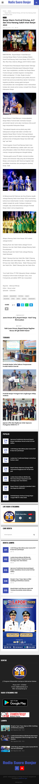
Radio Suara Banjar (19, 2)
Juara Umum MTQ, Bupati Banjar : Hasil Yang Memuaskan (19, 318)
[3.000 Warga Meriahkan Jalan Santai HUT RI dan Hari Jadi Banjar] (5, 749)
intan (13, 298)
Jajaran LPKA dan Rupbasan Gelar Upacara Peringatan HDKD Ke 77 (17, 424)
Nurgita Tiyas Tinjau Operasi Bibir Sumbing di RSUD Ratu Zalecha (20, 580)
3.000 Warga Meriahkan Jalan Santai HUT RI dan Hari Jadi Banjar (23, 450)
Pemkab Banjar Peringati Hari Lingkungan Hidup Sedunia (19, 394)
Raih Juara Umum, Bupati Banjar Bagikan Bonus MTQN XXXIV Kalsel (20, 329)
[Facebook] (17, 768)
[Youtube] (22, 768)
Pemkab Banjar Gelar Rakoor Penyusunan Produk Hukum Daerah (17, 365)
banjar (6, 296)
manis (18, 298)
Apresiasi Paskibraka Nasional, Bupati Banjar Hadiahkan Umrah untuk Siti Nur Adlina (22, 441)
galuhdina (6, 298)
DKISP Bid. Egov (23, 778)
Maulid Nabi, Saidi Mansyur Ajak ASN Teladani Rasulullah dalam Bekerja (21, 589)
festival (21, 296)
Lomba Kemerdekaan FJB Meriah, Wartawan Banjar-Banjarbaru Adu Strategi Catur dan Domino (20, 479)
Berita (4, 17)
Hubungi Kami (18, 782)
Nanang (24, 298)
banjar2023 (13, 296)
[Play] (20, 518)
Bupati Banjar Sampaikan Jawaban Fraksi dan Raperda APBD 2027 (22, 487)
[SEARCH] (34, 535)
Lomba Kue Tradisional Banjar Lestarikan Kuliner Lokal (23, 459)
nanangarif (32, 298)
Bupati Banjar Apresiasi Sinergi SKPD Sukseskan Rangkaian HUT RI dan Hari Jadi (22, 469)
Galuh (27, 296)
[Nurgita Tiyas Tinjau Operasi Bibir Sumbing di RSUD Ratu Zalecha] (5, 728)
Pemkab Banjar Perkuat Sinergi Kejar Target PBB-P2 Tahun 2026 (21, 497)
